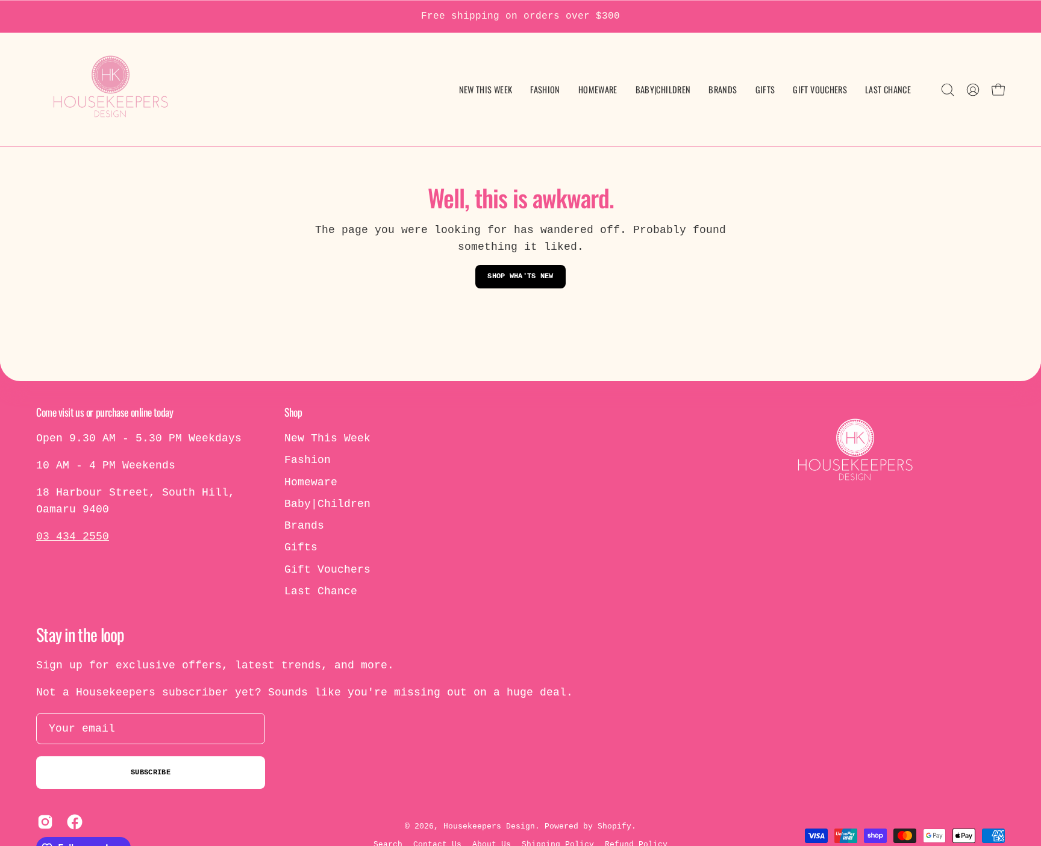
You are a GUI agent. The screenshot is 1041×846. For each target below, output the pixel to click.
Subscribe (150, 772)
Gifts (300, 547)
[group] (520, 17)
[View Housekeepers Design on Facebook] (73, 822)
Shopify (614, 826)
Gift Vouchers (327, 570)
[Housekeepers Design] (111, 89)
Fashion (307, 460)
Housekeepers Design (489, 826)
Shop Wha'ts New (520, 276)
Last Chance (320, 591)
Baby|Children (327, 504)
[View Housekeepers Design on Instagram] (43, 822)
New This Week (327, 438)
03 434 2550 (72, 536)
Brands (304, 526)
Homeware (310, 482)
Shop (293, 411)
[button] (663, 89)
